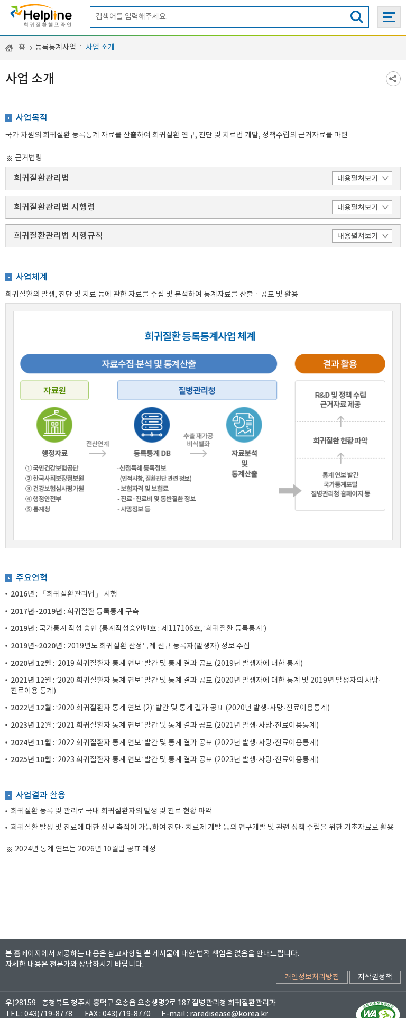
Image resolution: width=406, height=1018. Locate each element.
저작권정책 (375, 977)
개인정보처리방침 (311, 977)
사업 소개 (100, 47)
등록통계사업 (55, 47)
